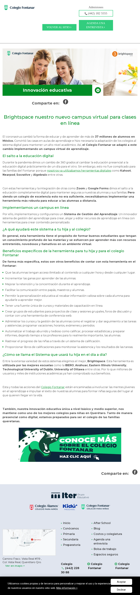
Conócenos (71, 528)
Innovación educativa (47, 90)
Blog (97, 528)
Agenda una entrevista (95, 25)
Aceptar (121, 581)
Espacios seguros (106, 554)
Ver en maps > (15, 565)
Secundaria (70, 539)
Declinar (121, 589)
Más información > (67, 588)
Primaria (69, 534)
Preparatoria (71, 545)
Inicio (66, 523)
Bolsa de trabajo (105, 549)
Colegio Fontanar (53, 387)
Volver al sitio (58, 27)
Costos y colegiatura (108, 534)
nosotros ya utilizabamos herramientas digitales (79, 170)
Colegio (70, 568)
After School (102, 523)
